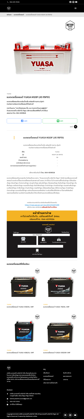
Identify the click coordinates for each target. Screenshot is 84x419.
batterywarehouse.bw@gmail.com (21, 399)
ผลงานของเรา (67, 376)
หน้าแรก (9, 15)
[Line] (73, 2)
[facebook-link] (65, 415)
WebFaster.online (31, 416)
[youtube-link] (75, 415)
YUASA (9, 94)
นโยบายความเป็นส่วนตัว (50, 383)
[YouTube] (76, 2)
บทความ (65, 379)
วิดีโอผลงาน (47, 379)
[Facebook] (70, 2)
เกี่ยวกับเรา (46, 373)
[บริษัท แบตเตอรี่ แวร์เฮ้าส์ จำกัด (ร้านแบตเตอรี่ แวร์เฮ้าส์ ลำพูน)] (9, 8)
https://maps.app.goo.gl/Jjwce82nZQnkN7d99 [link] (42, 205)
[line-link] (70, 415)
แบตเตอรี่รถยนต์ (19, 15)
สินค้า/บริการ (67, 373)
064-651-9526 (14, 2)
